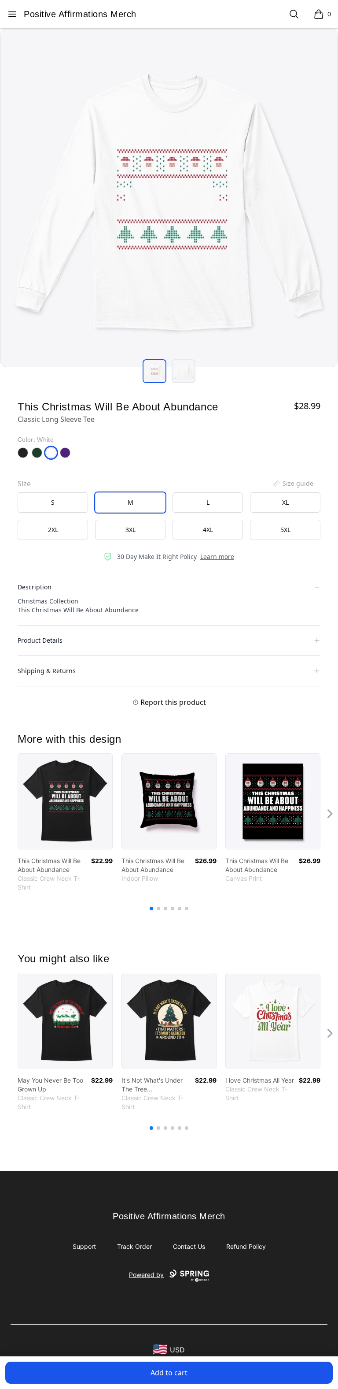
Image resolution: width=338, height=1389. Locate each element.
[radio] (53, 502)
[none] (292, 483)
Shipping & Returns (47, 671)
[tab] (154, 371)
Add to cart (169, 1373)
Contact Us (189, 1246)
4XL (208, 529)
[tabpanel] (169, 198)
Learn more (217, 556)
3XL (130, 529)
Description (34, 587)
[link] (65, 801)
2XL (53, 529)
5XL (285, 529)
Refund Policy (246, 1246)
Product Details (40, 640)
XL (285, 502)
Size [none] (24, 483)
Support (84, 1246)
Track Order (134, 1246)
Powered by (146, 1274)
